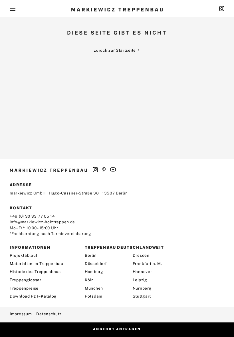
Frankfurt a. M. (147, 263)
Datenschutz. (49, 314)
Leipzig (140, 280)
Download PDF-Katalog (33, 296)
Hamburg (94, 271)
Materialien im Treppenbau (36, 263)
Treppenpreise (24, 288)
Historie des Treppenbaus (35, 271)
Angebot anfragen (117, 329)
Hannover (142, 271)
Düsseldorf (96, 263)
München (94, 288)
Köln (89, 280)
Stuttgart (142, 296)
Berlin (90, 255)
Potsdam (93, 296)
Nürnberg (142, 288)
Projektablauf (23, 255)
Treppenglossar (25, 280)
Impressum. (21, 314)
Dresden (141, 255)
